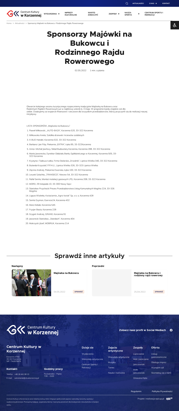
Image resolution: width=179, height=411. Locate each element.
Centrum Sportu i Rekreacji (90, 366)
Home (9, 23)
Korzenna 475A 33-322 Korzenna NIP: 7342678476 (14, 359)
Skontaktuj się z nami (161, 372)
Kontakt (166, 3)
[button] (127, 3)
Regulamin (136, 391)
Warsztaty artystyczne (92, 359)
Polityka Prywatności (162, 391)
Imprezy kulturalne (71, 13)
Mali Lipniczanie (141, 359)
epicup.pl (160, 398)
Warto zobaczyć (93, 13)
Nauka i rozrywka (116, 372)
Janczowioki (139, 364)
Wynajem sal (157, 367)
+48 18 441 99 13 (21, 374)
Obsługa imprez (158, 362)
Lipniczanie (138, 354)
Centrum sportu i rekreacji (154, 13)
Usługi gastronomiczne (159, 355)
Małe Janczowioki (139, 371)
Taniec (111, 367)
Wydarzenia (87, 354)
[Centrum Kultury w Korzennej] (32, 330)
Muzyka (111, 362)
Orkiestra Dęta (140, 378)
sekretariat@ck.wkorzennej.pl (26, 378)
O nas (151, 3)
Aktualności (138, 3)
